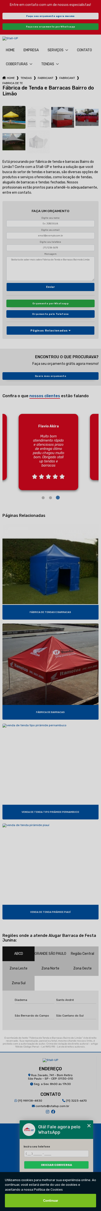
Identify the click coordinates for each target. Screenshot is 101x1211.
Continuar (50, 1200)
